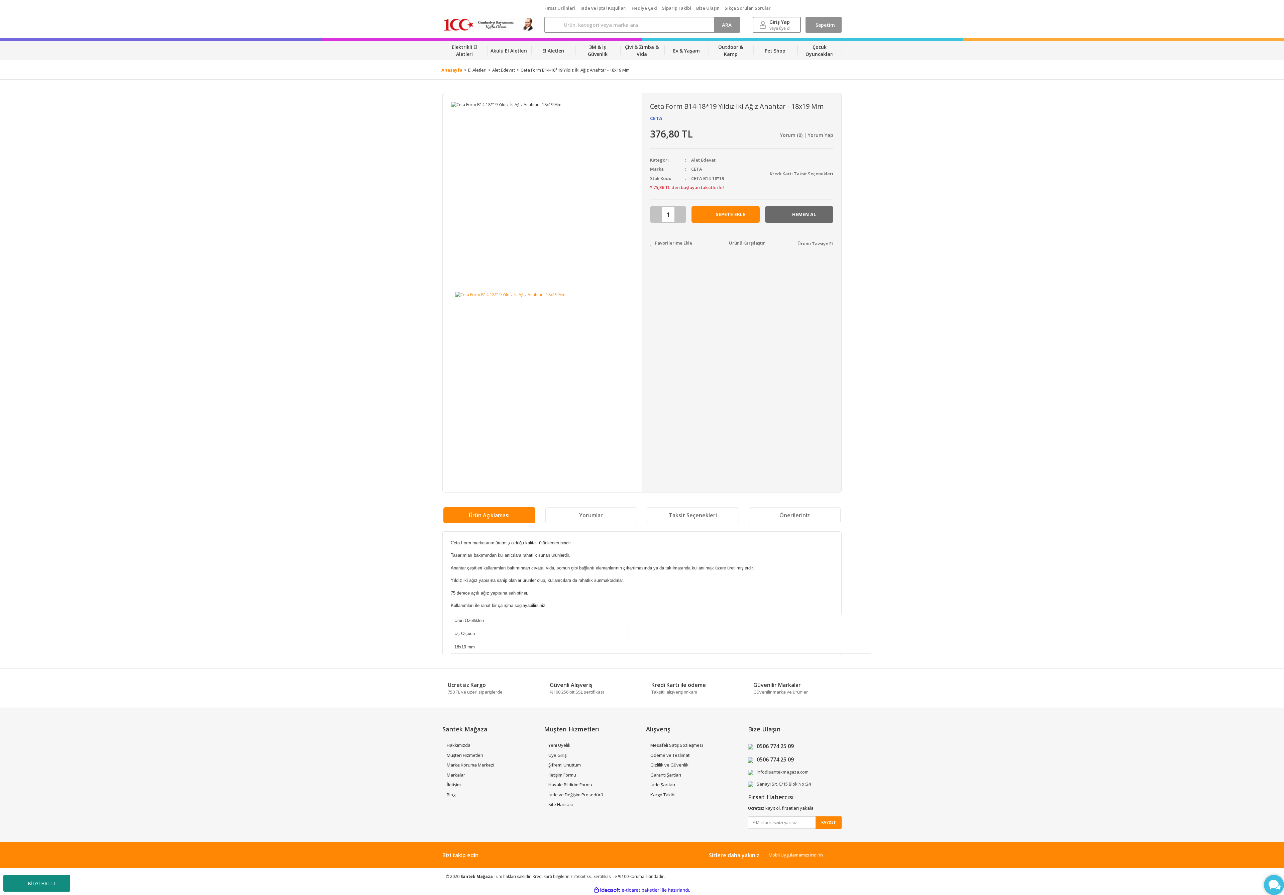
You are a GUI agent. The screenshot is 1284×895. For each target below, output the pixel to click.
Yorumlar (591, 515)
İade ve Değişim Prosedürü (575, 795)
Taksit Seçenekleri (693, 515)
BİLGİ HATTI (41, 883)
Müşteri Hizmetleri (465, 755)
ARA (727, 24)
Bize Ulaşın (708, 8)
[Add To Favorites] (671, 243)
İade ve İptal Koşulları (603, 8)
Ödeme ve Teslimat (669, 755)
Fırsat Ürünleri (559, 8)
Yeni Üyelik (559, 745)
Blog (451, 795)
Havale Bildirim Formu (570, 785)
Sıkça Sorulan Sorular (748, 8)
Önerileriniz (794, 515)
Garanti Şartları (665, 775)
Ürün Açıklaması (489, 515)
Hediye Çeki (644, 8)
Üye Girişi (557, 755)
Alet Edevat (703, 160)
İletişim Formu (562, 775)
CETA (656, 118)
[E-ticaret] (641, 890)
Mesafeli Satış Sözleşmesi (676, 745)
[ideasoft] (607, 890)
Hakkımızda (458, 745)
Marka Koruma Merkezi (470, 765)
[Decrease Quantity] (656, 214)
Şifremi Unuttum (564, 765)
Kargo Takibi (662, 795)
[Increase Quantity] (679, 214)
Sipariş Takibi (676, 8)
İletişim (454, 785)
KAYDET (828, 822)
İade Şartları (662, 785)
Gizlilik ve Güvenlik (669, 765)
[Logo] (489, 25)
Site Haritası (560, 804)
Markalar (456, 775)
